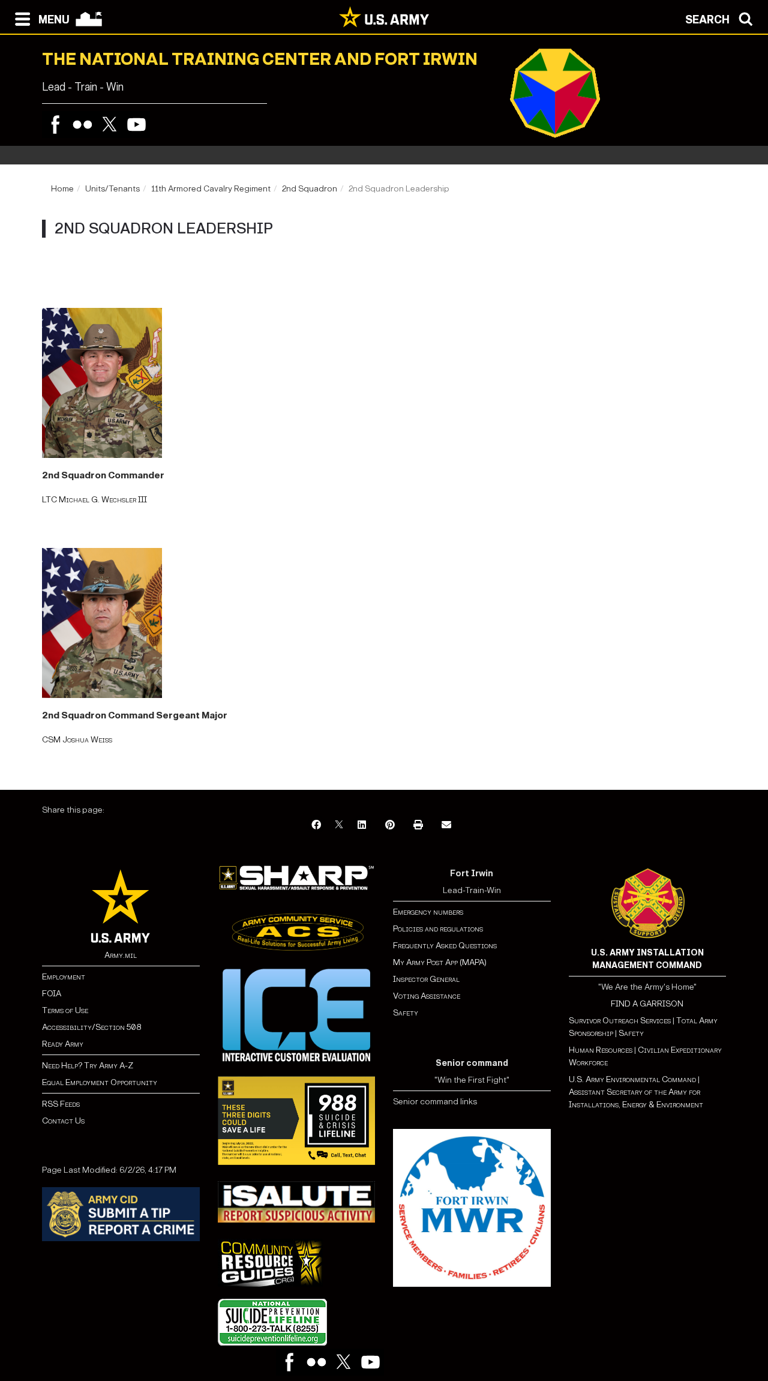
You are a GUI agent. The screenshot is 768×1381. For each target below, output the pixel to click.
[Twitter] (109, 124)
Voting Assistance (426, 996)
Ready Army (62, 1044)
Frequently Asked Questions (445, 945)
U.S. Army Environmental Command (632, 1079)
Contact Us (63, 1121)
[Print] (418, 825)
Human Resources (600, 1050)
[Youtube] (136, 124)
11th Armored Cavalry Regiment (211, 189)
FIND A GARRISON (647, 1004)
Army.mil (120, 955)
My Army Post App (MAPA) (440, 962)
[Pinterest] (390, 825)
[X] (339, 825)
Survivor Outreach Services (620, 1020)
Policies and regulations (438, 929)
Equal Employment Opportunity (99, 1082)
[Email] (446, 825)
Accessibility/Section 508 (91, 1027)
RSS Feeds (61, 1104)
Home (62, 189)
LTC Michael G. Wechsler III (94, 500)
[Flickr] (82, 124)
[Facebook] (55, 124)
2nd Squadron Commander (103, 475)
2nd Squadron (309, 189)
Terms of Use (65, 1010)
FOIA (51, 993)
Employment (63, 977)
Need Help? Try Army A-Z (87, 1066)
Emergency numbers (428, 912)
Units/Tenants (112, 189)
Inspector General (426, 979)
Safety (405, 1013)
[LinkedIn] (362, 825)
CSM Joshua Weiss (77, 740)
